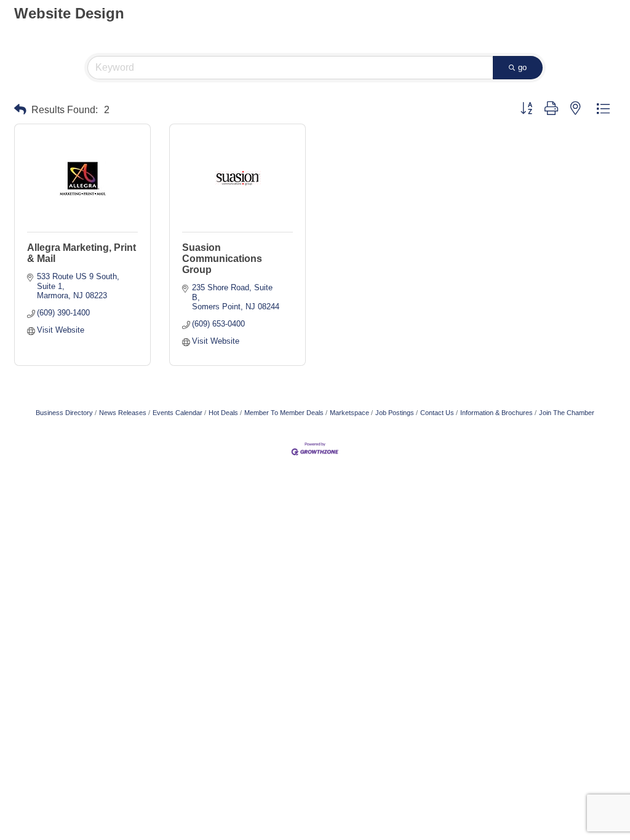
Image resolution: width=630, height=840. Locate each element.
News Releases (122, 412)
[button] (20, 110)
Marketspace (349, 412)
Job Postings (394, 412)
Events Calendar (177, 412)
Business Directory (64, 412)
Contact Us (437, 412)
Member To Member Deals (284, 412)
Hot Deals (223, 412)
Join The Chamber (566, 412)
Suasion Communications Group (222, 258)
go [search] (522, 67)
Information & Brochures (496, 412)
